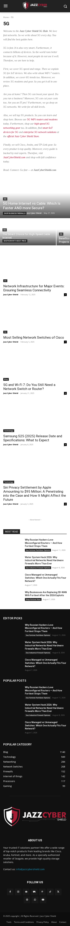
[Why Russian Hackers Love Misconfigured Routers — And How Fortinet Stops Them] (12, 545)
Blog (6, 379)
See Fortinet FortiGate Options (38, 550)
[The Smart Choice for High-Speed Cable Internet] (28, 232)
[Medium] (34, 892)
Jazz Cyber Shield (10, 294)
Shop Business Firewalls (14, 213)
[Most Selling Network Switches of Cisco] (35, 317)
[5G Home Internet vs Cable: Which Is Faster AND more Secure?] (35, 197)
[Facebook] (10, 892)
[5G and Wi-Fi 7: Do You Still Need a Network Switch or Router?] (35, 365)
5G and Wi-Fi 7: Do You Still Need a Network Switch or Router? (29, 387)
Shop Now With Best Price (15, 241)
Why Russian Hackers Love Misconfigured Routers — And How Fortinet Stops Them (43, 542)
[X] (58, 892)
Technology (8, 430)
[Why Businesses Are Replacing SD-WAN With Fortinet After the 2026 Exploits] (12, 597)
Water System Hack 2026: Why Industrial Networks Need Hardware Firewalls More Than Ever (44, 560)
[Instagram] (18, 892)
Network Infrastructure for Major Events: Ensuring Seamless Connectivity (33, 288)
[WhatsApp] (35, 900)
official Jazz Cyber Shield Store (23, 136)
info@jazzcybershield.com (30, 869)
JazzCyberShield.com (14, 157)
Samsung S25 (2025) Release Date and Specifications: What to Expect (32, 438)
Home (6, 17)
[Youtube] (43, 900)
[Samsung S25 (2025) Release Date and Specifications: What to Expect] (35, 416)
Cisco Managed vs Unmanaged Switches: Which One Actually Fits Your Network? (45, 577)
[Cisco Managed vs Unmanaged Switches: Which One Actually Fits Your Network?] (12, 580)
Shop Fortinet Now (33, 599)
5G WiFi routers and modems (42, 119)
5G (5, 199)
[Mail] (26, 892)
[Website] (27, 900)
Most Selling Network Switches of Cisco (33, 337)
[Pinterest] (42, 892)
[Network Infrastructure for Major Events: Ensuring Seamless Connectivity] (35, 266)
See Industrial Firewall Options (38, 567)
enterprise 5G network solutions (39, 132)
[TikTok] (50, 892)
